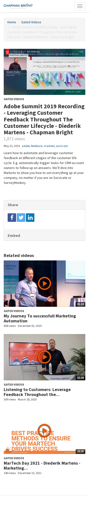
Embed (14, 235)
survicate (62, 146)
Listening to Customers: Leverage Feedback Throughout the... (37, 392)
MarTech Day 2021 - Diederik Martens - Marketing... (42, 465)
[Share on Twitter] (21, 217)
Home (11, 22)
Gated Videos (31, 22)
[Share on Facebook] (12, 217)
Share (13, 204)
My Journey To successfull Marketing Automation (40, 318)
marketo (49, 146)
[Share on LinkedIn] (30, 217)
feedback (37, 146)
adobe (26, 146)
